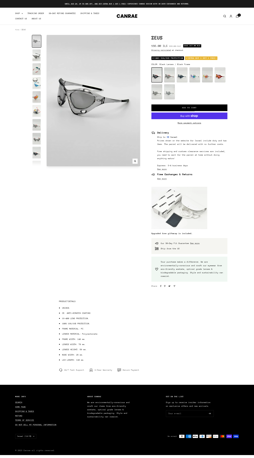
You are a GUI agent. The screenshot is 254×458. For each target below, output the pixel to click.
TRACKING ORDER (36, 13)
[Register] (210, 414)
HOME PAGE (20, 407)
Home (17, 30)
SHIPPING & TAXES (90, 13)
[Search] (224, 16)
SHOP (18, 13)
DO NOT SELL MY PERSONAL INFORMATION (35, 425)
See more (162, 169)
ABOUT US (36, 19)
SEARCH (18, 402)
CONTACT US (21, 19)
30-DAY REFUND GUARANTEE (62, 13)
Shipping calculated (161, 50)
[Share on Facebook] (160, 286)
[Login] (231, 16)
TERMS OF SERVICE (24, 420)
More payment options (189, 123)
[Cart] (237, 16)
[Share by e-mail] (174, 286)
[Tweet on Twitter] (169, 286)
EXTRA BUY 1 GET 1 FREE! (202, 58)
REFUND (18, 416)
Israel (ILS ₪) (24, 436)
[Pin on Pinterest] (165, 286)
